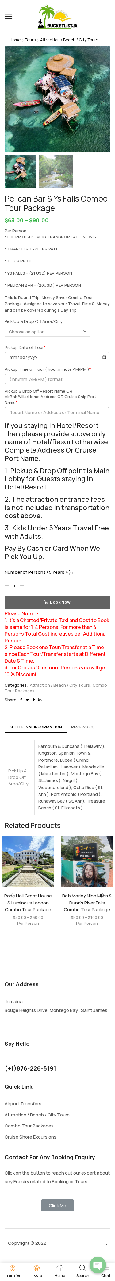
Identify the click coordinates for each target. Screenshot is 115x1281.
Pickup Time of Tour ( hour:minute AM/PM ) (48, 369)
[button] (12, 100)
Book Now (60, 602)
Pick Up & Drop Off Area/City (34, 321)
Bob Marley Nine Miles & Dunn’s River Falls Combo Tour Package (87, 902)
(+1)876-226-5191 (30, 1068)
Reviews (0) (83, 727)
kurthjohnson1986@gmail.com (40, 1060)
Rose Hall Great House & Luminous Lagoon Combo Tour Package (28, 902)
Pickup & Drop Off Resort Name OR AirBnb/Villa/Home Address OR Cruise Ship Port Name (50, 396)
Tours (30, 39)
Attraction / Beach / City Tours (69, 39)
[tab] (36, 727)
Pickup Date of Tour (25, 347)
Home (15, 39)
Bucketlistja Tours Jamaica (76, 1243)
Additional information (35, 727)
